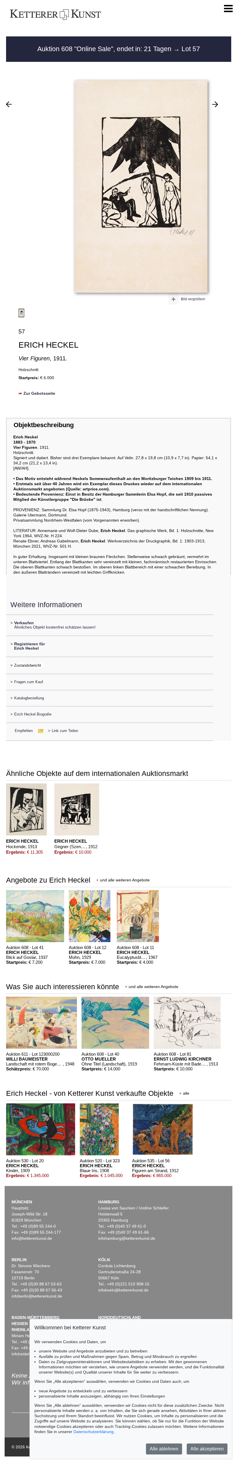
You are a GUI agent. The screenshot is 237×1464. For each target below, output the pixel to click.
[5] (9, 104)
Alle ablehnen (164, 1448)
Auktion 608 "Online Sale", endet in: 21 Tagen (105, 49)
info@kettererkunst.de (32, 1238)
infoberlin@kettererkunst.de (37, 1296)
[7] (215, 104)
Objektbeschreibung (44, 425)
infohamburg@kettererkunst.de (126, 1238)
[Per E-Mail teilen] (39, 731)
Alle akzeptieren (207, 1448)
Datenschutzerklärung (93, 1431)
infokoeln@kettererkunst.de (123, 1290)
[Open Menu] (228, 8)
